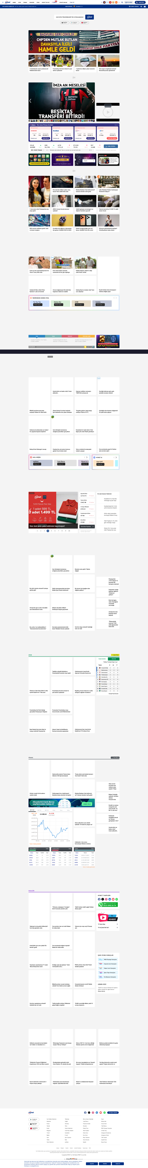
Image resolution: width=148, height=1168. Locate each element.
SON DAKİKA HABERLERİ (8, 6)
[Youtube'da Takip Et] (113, 965)
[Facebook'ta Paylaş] (106, 1058)
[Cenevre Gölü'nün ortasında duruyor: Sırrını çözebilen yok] (83, 121)
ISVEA (30, 926)
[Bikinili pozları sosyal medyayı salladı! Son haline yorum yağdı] (61, 1042)
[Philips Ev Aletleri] (104, 2)
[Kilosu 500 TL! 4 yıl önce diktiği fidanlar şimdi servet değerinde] (85, 1101)
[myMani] (54, 2)
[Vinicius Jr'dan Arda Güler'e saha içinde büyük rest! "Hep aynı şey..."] (39, 739)
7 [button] (58, 597)
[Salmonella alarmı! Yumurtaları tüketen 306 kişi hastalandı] (61, 832)
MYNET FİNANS (38, 150)
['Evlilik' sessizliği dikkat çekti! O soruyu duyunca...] (84, 1061)
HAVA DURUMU (68, 6)
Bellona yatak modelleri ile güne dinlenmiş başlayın (108, 1109)
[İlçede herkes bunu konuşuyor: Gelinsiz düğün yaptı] (108, 272)
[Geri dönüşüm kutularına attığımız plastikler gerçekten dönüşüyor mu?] (62, 488)
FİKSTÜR (114, 724)
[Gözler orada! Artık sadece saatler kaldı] (39, 841)
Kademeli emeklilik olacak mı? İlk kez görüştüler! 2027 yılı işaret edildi (113, 885)
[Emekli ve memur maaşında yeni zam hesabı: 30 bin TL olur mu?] (102, 873)
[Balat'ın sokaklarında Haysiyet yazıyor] (85, 1140)
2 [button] (40, 597)
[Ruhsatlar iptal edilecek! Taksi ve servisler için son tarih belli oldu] (38, 121)
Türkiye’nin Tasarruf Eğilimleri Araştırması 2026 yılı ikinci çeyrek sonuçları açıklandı (39, 1129)
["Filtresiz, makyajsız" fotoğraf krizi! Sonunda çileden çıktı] (61, 965)
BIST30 (46, 876)
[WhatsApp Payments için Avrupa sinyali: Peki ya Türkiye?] (62, 1101)
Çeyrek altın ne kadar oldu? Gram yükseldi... (113, 894)
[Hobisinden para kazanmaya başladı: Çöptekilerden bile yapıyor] (62, 1140)
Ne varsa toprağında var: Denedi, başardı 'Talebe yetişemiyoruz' (85, 1129)
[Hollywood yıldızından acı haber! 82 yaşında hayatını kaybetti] (39, 488)
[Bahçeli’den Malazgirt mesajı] (39, 507)
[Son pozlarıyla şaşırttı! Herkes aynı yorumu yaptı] (108, 497)
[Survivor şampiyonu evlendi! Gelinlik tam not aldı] (39, 1051)
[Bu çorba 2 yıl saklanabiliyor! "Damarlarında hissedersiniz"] (39, 685)
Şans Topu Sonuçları (109, 1038)
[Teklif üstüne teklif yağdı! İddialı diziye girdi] (84, 965)
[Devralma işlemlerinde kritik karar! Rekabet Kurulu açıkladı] (61, 685)
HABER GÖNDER (135, 6)
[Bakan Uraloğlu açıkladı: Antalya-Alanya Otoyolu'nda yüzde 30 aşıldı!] (87, 121)
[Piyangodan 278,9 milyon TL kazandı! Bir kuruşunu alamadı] (102, 647)
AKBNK (76, 928)
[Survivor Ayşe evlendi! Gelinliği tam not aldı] (84, 675)
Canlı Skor (116, 721)
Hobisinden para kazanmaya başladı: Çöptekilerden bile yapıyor (61, 1149)
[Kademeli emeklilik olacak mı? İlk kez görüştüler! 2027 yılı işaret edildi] (102, 884)
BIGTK (30, 928)
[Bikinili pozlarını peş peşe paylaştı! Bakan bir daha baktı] (39, 458)
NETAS (53, 926)
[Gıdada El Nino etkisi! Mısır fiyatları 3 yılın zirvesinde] (39, 282)
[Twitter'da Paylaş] (110, 1058)
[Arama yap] (122, 2)
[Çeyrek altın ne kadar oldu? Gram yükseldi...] (62, 449)
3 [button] (44, 597)
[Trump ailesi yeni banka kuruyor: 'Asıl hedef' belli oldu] (45, 121)
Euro (61, 876)
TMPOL (53, 921)
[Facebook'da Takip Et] (99, 965)
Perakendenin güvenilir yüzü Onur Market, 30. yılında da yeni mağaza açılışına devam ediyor (62, 1129)
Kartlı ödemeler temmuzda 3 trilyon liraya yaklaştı (38, 1148)
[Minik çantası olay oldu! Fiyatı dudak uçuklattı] (84, 1013)
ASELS (76, 926)
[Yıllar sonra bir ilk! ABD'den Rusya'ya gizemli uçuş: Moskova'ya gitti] (36, 121)
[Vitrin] (110, 2)
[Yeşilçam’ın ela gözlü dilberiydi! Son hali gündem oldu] (39, 974)
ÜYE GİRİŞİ (129, 2)
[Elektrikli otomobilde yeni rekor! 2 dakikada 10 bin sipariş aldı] (94, 121)
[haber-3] (74, 393)
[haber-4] (92, 393)
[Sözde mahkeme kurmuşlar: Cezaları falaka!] (54, 121)
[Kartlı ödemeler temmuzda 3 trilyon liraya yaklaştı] (39, 1140)
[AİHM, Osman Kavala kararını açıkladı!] (62, 201)
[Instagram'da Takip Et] (106, 965)
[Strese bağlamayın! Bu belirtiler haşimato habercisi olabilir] (62, 282)
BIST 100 (34, 879)
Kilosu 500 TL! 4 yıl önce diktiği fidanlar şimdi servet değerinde (85, 1109)
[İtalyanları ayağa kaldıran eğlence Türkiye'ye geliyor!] (102, 658)
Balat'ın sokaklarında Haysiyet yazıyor (84, 1148)
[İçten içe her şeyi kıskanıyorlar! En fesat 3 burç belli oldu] (39, 263)
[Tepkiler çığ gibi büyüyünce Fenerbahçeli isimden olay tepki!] (32, 121)
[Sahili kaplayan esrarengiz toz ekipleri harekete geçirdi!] (85, 201)
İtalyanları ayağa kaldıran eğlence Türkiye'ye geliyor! (113, 658)
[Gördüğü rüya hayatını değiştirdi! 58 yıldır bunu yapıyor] (108, 468)
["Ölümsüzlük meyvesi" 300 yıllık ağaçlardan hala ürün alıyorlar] (102, 690)
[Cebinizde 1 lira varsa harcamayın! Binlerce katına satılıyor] (74, 121)
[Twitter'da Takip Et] (102, 965)
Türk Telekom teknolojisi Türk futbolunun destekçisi (107, 1148)
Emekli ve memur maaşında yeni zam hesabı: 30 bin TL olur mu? (113, 873)
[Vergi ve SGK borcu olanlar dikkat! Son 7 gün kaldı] (52, 121)
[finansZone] (107, 341)
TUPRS (76, 923)
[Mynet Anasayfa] (7, 2)
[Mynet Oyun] (39, 160)
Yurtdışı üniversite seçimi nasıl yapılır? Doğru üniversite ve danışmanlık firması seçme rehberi (108, 1130)
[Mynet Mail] (145, 6)
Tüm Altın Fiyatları (86, 592)
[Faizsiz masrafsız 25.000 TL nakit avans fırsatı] (47, 121)
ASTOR (76, 930)
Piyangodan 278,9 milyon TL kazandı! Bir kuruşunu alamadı (114, 647)
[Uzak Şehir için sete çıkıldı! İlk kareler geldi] (39, 1003)
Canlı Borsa (116, 823)
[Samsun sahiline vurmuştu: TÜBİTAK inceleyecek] (85, 449)
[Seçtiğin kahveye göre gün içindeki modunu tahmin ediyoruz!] (108, 449)
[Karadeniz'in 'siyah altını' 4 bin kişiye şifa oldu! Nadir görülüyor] (85, 488)
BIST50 (39, 876)
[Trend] (107, 2)
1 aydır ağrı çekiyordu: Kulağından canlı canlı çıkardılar (26, 6)
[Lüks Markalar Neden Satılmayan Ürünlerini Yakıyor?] (108, 182)
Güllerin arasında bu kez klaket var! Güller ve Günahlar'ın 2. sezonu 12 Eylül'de (38, 1110)
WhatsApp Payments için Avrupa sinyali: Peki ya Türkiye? (62, 1109)
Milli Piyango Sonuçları (110, 1025)
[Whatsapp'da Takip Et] (116, 965)
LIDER (53, 923)
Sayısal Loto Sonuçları (110, 1029)
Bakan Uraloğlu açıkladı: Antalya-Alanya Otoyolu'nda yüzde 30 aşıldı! (114, 863)
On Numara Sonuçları (110, 1043)
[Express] (116, 2)
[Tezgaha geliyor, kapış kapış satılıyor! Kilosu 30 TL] (85, 468)
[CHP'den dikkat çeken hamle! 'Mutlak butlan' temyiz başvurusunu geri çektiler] (74, 41)
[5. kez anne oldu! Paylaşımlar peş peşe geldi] (39, 191)
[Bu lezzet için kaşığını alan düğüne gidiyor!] (84, 646)
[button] (2, 2)
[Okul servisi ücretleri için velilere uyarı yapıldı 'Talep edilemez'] (102, 852)
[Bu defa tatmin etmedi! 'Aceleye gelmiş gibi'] (39, 636)
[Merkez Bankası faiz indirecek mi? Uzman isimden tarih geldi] (85, 182)
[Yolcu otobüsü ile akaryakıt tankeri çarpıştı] (85, 507)
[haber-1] (37, 407)
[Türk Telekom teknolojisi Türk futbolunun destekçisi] (108, 1140)
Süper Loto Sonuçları (110, 1034)
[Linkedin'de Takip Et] (109, 965)
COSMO (31, 930)
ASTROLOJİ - (89, 158)
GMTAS (31, 923)
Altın (68, 876)
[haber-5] (111, 393)
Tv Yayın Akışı (101, 990)
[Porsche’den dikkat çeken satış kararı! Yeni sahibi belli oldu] (62, 182)
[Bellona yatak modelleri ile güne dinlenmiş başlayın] (108, 1101)
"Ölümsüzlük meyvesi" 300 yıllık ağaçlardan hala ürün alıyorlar (113, 691)
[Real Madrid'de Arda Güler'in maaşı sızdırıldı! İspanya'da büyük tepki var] (76, 121)
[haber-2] (55, 407)
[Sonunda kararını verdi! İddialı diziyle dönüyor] (84, 1042)
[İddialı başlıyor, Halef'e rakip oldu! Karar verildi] (85, 263)
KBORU (30, 921)
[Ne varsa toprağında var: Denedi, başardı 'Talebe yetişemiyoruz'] (85, 1120)
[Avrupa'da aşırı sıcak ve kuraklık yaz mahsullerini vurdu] (39, 666)
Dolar (54, 876)
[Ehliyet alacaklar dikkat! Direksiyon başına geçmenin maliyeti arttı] (61, 666)
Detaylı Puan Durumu (113, 759)
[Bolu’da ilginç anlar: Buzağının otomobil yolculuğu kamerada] (102, 668)
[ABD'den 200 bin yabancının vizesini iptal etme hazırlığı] (62, 100)
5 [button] (51, 597)
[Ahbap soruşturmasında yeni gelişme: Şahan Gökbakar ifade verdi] (61, 121)
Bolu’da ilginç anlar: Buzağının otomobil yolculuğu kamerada (113, 669)
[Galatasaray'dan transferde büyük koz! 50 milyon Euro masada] (91, 121)
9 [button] (65, 597)
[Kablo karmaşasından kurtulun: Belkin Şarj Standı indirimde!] (61, 646)
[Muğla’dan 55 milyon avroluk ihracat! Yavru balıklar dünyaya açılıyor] (34, 121)
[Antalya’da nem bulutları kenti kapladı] (102, 679)
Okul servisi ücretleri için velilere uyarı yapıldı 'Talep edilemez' (112, 853)
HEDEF (53, 930)
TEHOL (53, 928)
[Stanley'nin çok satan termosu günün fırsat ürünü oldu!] (62, 507)
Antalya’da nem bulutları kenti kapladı (113, 679)
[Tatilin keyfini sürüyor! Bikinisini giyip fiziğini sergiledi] (61, 1061)
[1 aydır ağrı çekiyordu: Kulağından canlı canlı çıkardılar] (30, 121)
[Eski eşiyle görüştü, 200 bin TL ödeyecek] (49, 121)
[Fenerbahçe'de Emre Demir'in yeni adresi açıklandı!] (61, 749)
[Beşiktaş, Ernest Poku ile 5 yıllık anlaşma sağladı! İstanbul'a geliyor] (41, 121)
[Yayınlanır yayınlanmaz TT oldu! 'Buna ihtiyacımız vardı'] (39, 1023)
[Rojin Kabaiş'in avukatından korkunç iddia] (63, 121)
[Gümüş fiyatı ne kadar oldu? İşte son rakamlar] (85, 282)
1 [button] (37, 597)
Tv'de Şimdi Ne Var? (103, 993)
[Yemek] (113, 2)
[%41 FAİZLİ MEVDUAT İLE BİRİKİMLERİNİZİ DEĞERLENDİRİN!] (65, 121)
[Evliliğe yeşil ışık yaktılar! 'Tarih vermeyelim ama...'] (61, 1023)
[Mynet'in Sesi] (62, 160)
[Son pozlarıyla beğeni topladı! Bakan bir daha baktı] (61, 1003)
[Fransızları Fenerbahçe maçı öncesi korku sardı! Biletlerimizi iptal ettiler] (85, 121)
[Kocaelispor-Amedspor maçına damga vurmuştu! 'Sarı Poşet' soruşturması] (56, 121)
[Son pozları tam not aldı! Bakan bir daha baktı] (61, 984)
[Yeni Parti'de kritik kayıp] (72, 121)
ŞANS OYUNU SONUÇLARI (105, 1021)
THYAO (76, 921)
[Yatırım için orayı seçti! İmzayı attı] (84, 984)
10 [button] (69, 597)
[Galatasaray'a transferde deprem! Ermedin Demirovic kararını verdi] (84, 729)
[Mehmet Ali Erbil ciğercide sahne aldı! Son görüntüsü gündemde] (80, 121)
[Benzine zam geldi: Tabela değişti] (84, 627)
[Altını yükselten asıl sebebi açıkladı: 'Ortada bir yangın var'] (58, 121)
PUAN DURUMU (102, 724)
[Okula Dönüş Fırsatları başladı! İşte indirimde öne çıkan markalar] (62, 468)
